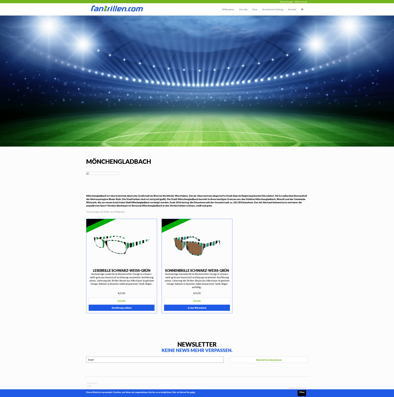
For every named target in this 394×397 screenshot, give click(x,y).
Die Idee (243, 9)
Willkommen (228, 9)
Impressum (92, 383)
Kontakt (292, 9)
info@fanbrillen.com (297, 388)
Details (121, 301)
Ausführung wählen (122, 308)
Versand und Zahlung (272, 9)
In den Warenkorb (197, 308)
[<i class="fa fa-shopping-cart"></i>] (302, 9)
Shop (254, 9)
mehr (192, 392)
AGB (89, 386)
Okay (302, 392)
